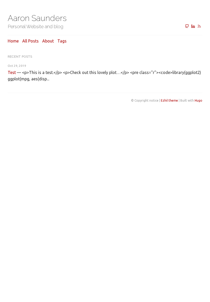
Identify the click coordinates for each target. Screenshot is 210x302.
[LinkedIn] (193, 26)
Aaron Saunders (37, 18)
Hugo (198, 100)
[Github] (187, 26)
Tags (62, 41)
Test (12, 72)
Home (13, 41)
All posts (30, 41)
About (48, 41)
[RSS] (199, 26)
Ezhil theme (169, 100)
